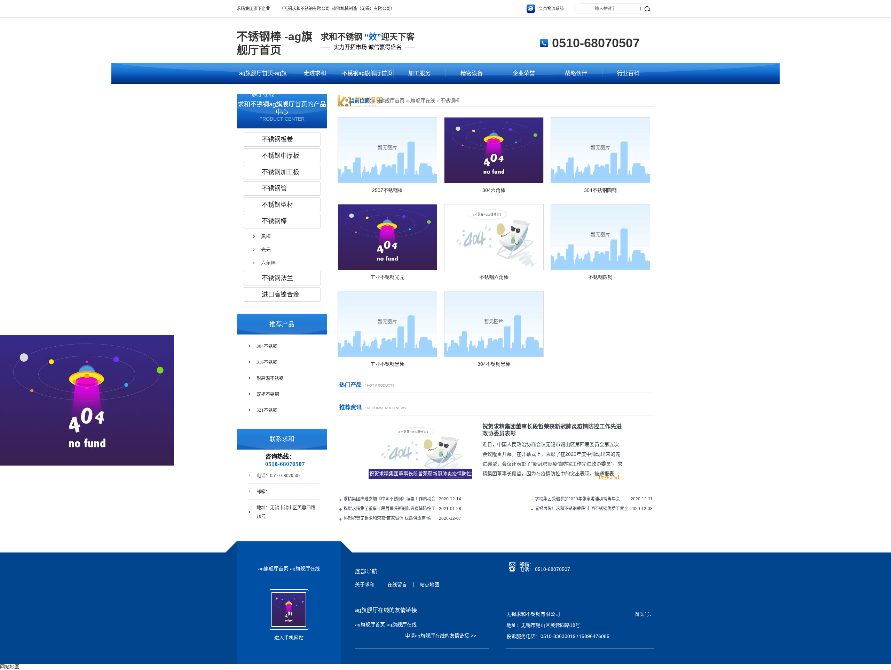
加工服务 (419, 73)
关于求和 (364, 584)
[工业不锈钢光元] (387, 268)
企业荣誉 (524, 73)
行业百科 (628, 73)
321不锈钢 (267, 410)
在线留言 (397, 584)
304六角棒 (493, 190)
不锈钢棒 (450, 100)
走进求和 (315, 73)
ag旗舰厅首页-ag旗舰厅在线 (263, 77)
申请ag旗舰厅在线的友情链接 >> (440, 635)
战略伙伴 (576, 73)
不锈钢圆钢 (600, 277)
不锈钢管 (274, 188)
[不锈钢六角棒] (493, 268)
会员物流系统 (551, 8)
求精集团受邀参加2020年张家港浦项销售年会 (577, 499)
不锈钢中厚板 (280, 155)
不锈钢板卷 (277, 139)
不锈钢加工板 (280, 172)
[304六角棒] (493, 181)
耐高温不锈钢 (270, 378)
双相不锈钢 (268, 394)
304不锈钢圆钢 (600, 190)
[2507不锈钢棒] (387, 181)
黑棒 (266, 236)
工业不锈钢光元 (387, 277)
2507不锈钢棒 (387, 190)
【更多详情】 (609, 477)
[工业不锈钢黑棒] (387, 355)
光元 (266, 249)
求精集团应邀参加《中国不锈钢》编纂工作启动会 (389, 499)
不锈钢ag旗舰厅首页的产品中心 (367, 77)
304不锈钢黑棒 (494, 364)
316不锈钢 (267, 362)
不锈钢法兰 (277, 278)
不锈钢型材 (277, 204)
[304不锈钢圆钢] (600, 181)
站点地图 (429, 584)
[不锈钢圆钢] (600, 268)
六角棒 (268, 263)
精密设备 (471, 73)
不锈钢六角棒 (493, 277)
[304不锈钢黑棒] (493, 355)
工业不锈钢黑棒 (387, 364)
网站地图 (9, 666)
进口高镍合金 (280, 294)
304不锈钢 (267, 346)
